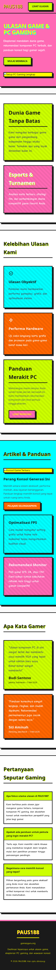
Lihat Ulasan (40, 6)
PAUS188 (12, 6)
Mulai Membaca (17, 61)
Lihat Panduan (22, 414)
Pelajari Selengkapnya (22, 505)
